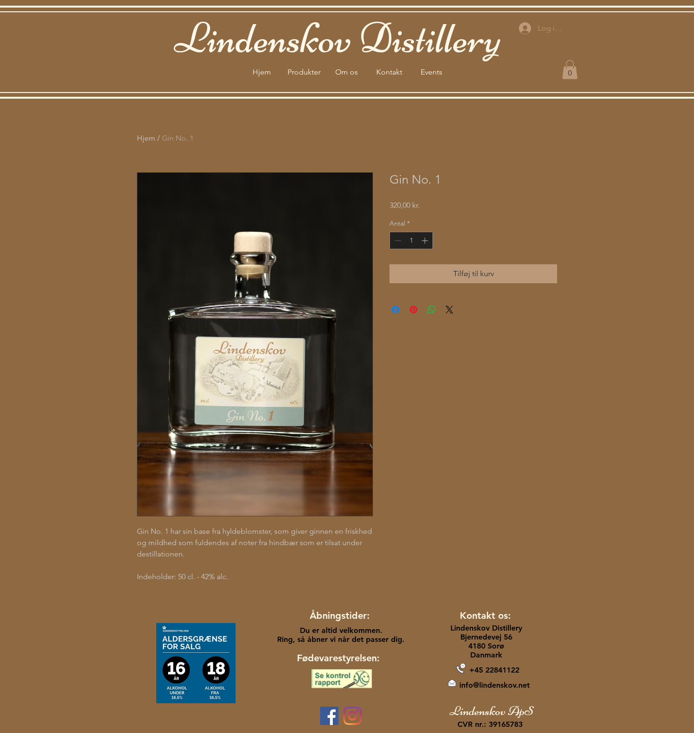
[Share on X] (449, 309)
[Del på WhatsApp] (431, 309)
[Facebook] (329, 716)
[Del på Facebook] (395, 309)
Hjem (146, 138)
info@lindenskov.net (494, 685)
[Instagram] (352, 716)
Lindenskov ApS (491, 711)
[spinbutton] (411, 240)
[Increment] (426, 240)
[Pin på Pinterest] (413, 309)
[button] (570, 69)
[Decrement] (397, 240)
